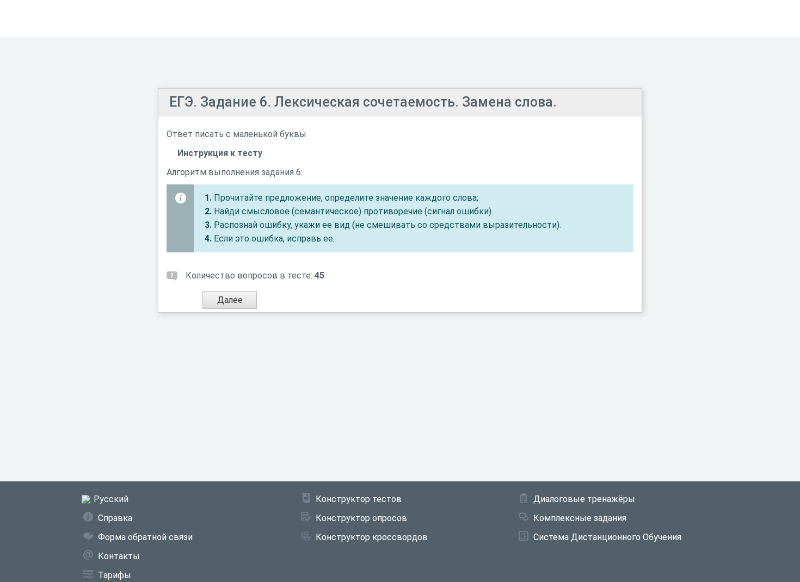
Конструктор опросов (361, 518)
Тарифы (114, 575)
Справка (115, 518)
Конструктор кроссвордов (372, 537)
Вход (777, 19)
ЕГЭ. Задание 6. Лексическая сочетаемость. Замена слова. (363, 102)
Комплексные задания (579, 518)
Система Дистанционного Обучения (607, 537)
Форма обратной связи (145, 537)
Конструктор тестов (359, 499)
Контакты (119, 556)
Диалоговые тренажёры (584, 499)
